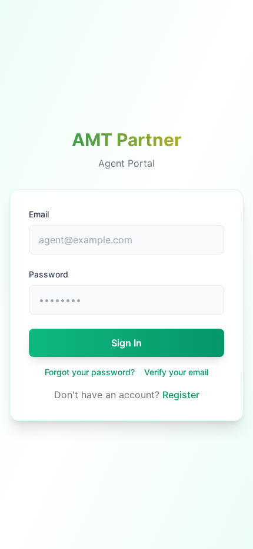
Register (180, 395)
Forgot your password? (90, 372)
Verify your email (176, 372)
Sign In (126, 343)
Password (48, 274)
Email (39, 214)
